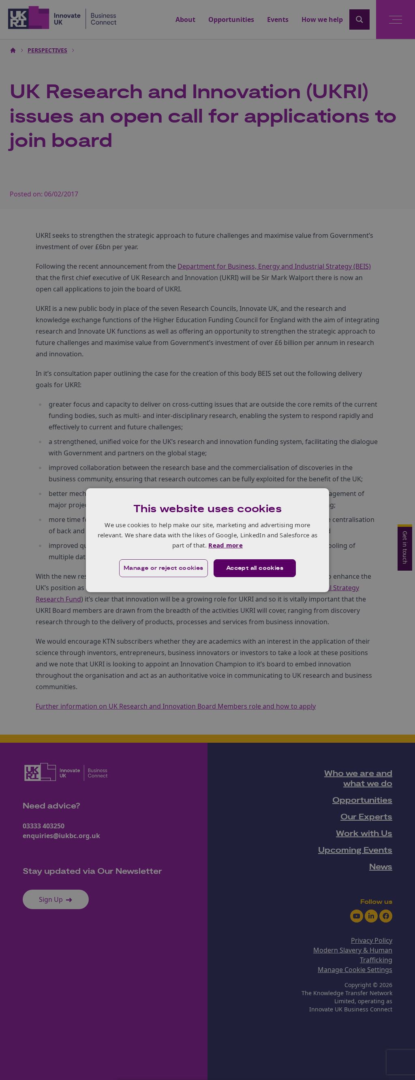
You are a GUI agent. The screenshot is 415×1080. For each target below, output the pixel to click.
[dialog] (207, 540)
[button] (163, 568)
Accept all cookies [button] (254, 568)
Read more (225, 545)
